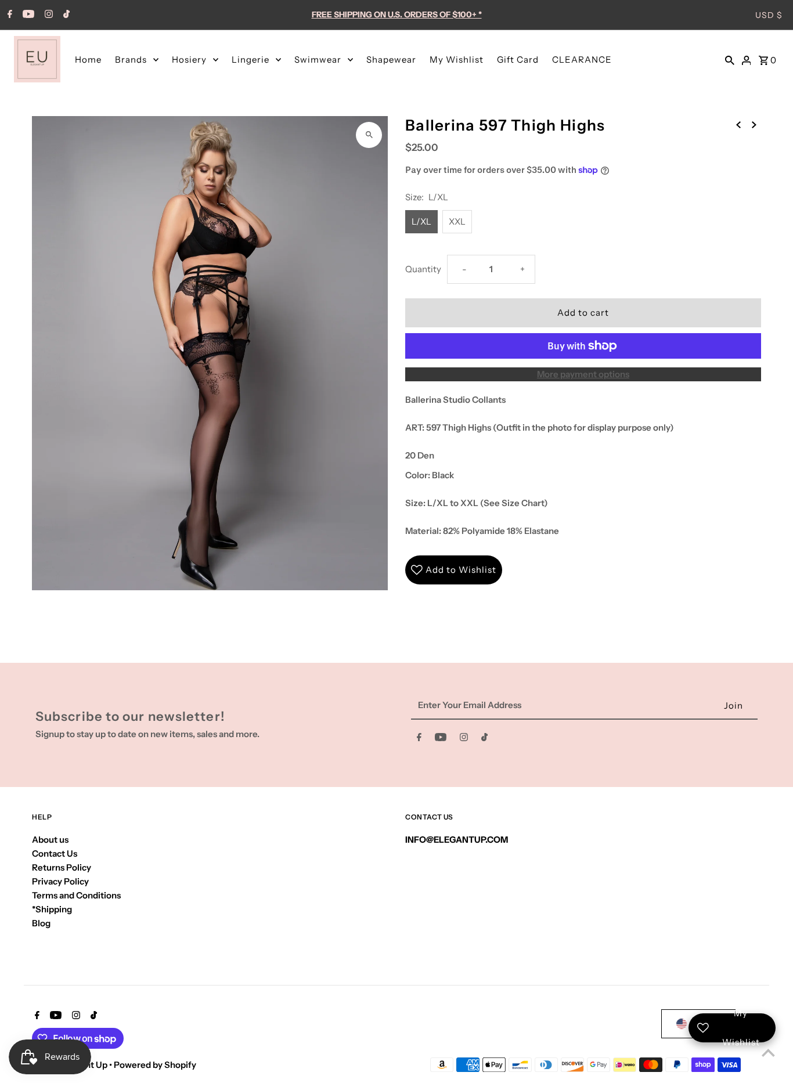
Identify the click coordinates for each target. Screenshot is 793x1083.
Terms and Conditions (76, 895)
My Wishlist (457, 59)
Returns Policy (61, 867)
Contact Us (54, 853)
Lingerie (250, 59)
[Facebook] (8, 15)
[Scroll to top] (768, 1052)
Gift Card (518, 59)
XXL (457, 221)
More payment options (583, 374)
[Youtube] (27, 15)
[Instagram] (47, 15)
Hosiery (189, 59)
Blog (41, 923)
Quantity (423, 269)
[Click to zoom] (369, 135)
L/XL (421, 221)
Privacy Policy (60, 881)
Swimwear (317, 59)
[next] (754, 124)
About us (50, 839)
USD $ (769, 15)
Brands (131, 59)
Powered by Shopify (155, 1064)
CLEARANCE (582, 59)
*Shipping (52, 909)
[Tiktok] (65, 15)
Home (88, 59)
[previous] (738, 124)
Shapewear (391, 59)
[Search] (729, 59)
